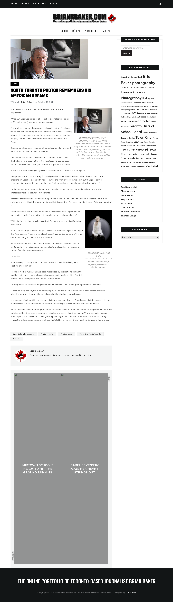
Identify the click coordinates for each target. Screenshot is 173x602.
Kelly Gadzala (127, 199)
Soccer (142, 116)
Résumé (25, 3)
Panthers (154, 113)
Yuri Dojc (16, 339)
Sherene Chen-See (130, 211)
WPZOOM (131, 592)
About (14, 3)
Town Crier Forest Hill (135, 149)
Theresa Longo (128, 215)
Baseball (125, 77)
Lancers (129, 103)
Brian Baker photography (23, 334)
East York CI (131, 88)
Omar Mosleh (127, 207)
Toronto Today (128, 138)
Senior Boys (134, 117)
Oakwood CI (127, 113)
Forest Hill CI (149, 88)
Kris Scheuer (127, 203)
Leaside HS (139, 106)
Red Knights (125, 117)
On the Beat (145, 113)
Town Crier (144, 137)
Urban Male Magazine (138, 166)
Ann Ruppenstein (129, 187)
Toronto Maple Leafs (149, 132)
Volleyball (153, 166)
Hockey (146, 98)
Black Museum (128, 191)
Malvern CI (147, 106)
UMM (127, 166)
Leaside (151, 103)
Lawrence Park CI (140, 102)
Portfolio (38, 3)
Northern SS (138, 109)
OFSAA (136, 113)
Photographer (66, 334)
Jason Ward (127, 195)
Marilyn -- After (47, 334)
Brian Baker (26, 102)
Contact (55, 3)
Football (140, 87)
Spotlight (150, 117)
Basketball (136, 76)
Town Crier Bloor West (146, 145)
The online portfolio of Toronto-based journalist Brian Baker (87, 581)
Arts (14, 84)
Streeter (144, 121)
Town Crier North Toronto (90, 334)
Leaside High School (128, 106)
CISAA (124, 88)
